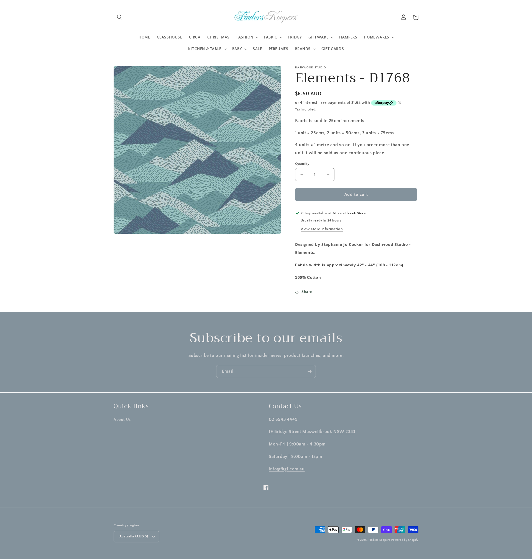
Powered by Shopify (404, 540)
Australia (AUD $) (133, 536)
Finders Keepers (379, 540)
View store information (322, 229)
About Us (122, 420)
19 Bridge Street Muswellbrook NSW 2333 (312, 431)
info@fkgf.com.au (287, 469)
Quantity (302, 164)
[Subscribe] (309, 371)
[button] (120, 17)
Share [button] (306, 292)
